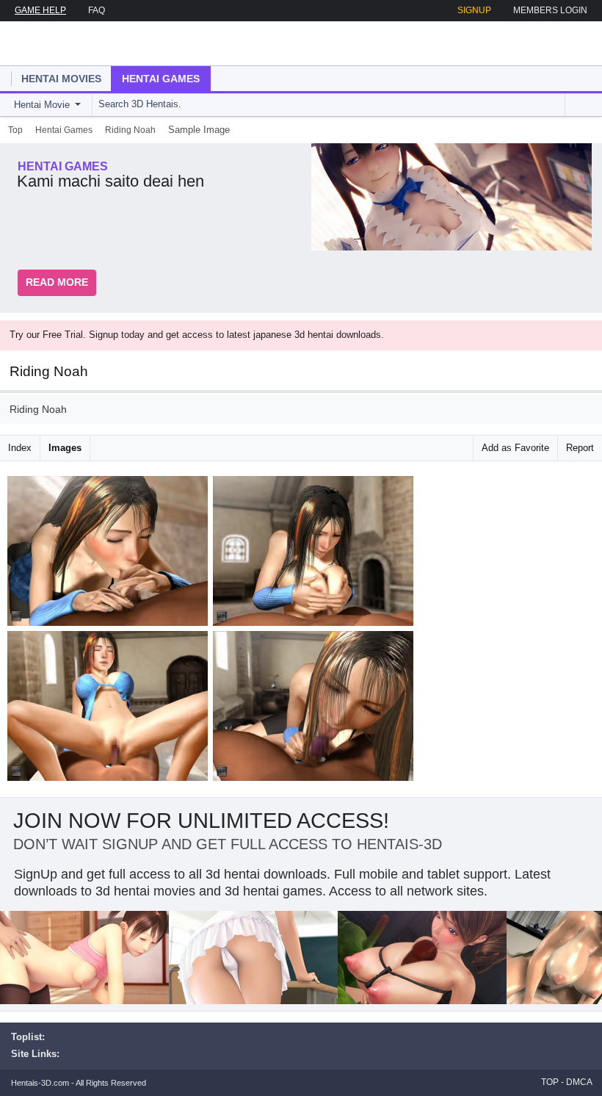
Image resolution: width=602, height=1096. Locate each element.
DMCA (579, 1082)
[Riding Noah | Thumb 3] (110, 708)
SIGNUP (474, 10)
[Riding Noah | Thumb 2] (315, 553)
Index (20, 447)
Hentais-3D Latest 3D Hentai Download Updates (93, 43)
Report (580, 447)
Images (64, 447)
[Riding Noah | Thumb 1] (110, 553)
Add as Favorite (515, 447)
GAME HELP (40, 10)
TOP (550, 1082)
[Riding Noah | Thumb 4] (315, 708)
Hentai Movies (61, 78)
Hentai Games (161, 78)
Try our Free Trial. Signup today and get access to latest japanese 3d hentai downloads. (197, 334)
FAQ (96, 10)
